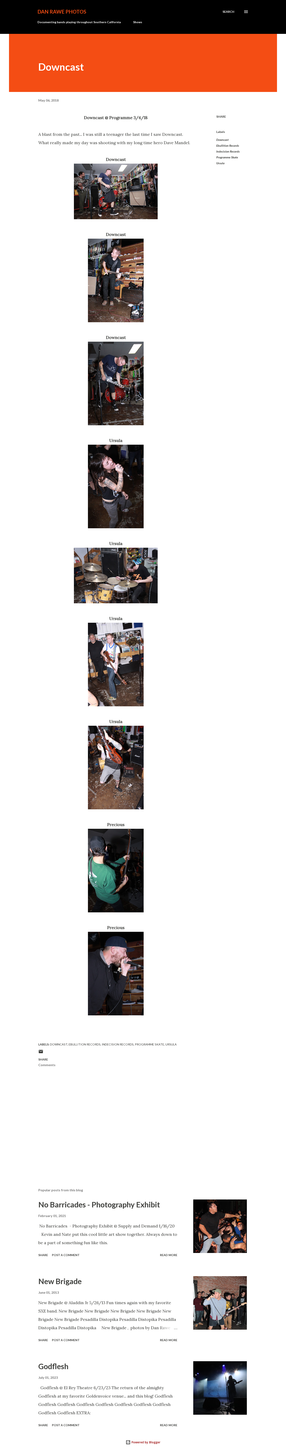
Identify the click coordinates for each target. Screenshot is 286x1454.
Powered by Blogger (145, 1442)
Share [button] (221, 116)
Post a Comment (66, 1255)
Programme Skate (227, 157)
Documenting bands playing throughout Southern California (79, 22)
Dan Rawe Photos (61, 12)
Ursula (220, 163)
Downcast (222, 139)
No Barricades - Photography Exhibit (99, 1204)
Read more (168, 1255)
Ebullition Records (227, 145)
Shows (137, 22)
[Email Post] (40, 1053)
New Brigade (60, 1281)
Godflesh (53, 1366)
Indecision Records (228, 151)
